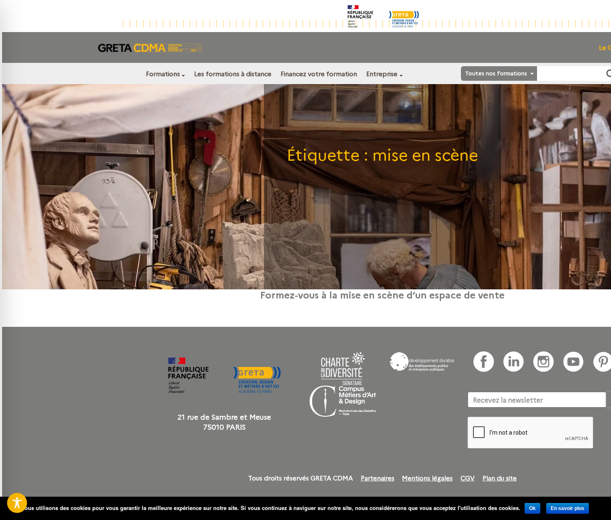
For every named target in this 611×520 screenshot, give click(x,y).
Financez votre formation (319, 73)
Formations (163, 73)
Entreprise (381, 73)
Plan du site (500, 478)
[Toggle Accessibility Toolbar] (17, 503)
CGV (468, 478)
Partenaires (377, 478)
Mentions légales (427, 478)
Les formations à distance (232, 73)
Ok (532, 508)
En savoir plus (567, 508)
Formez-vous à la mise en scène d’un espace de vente (382, 294)
